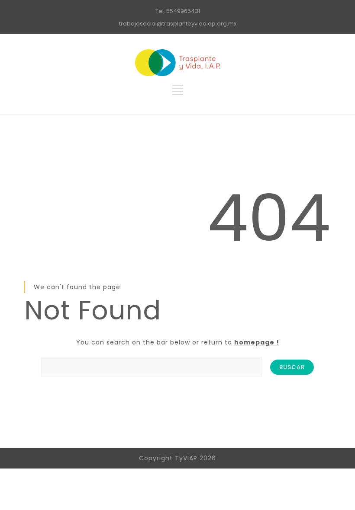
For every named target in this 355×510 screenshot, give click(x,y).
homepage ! (256, 342)
